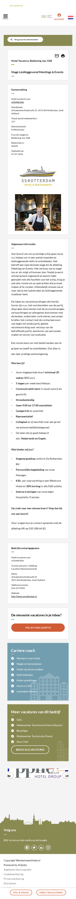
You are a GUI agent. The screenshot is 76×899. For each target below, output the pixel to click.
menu (5, 18)
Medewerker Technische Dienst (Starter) (40, 725)
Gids (19, 719)
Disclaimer (10, 883)
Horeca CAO (24, 685)
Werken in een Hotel (28, 658)
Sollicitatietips (25, 674)
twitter (34, 847)
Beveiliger (22, 730)
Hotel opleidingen (27, 680)
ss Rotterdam (17, 102)
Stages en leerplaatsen (29, 663)
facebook (27, 847)
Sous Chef (22, 741)
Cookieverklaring (13, 874)
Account (59, 19)
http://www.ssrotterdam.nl (24, 596)
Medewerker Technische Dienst (35, 736)
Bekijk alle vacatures (30, 749)
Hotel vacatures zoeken (30, 669)
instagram (48, 847)
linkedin (41, 847)
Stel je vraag (21, 892)
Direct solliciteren (51, 892)
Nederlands (70, 17)
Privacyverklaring (14, 878)
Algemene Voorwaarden (17, 869)
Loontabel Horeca (27, 691)
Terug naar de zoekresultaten (26, 39)
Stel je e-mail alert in (38, 627)
